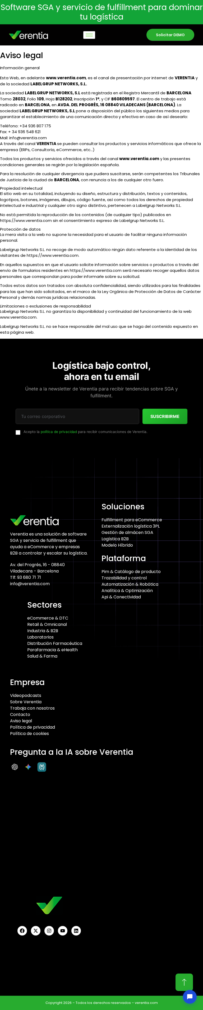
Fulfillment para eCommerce (132, 520)
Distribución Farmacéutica (54, 643)
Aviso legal (21, 721)
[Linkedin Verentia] (76, 930)
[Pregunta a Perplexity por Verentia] (43, 767)
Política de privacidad (32, 727)
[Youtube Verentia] (62, 930)
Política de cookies (29, 733)
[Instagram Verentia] (49, 930)
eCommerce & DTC (47, 618)
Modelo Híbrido (117, 545)
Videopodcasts (25, 695)
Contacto (20, 714)
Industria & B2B (42, 631)
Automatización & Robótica (130, 584)
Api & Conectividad (121, 597)
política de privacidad (59, 432)
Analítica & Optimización (127, 591)
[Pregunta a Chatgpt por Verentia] (16, 767)
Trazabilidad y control (124, 578)
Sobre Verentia (25, 702)
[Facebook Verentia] (22, 930)
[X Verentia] (35, 930)
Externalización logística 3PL (131, 526)
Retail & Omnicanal (47, 624)
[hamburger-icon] (89, 35)
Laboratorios (40, 637)
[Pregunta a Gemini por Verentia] (30, 767)
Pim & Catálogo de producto (131, 572)
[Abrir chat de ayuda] (190, 997)
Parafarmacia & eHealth (52, 650)
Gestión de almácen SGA (127, 532)
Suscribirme (164, 416)
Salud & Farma (42, 656)
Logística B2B (115, 539)
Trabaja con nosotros (32, 708)
